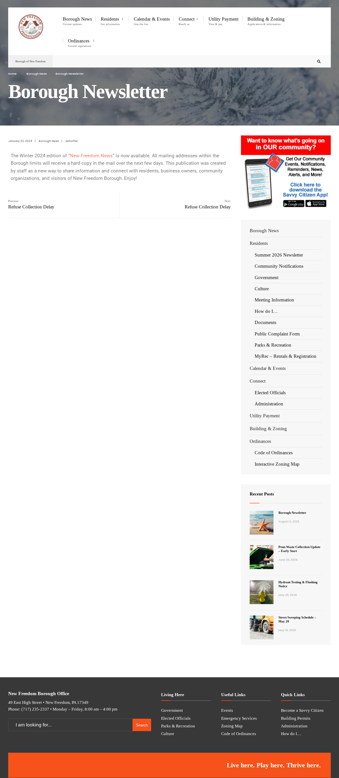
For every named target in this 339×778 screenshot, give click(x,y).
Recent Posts (262, 493)
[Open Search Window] (318, 61)
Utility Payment (223, 21)
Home (12, 74)
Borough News (77, 21)
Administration (269, 403)
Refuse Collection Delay (31, 204)
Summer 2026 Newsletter (279, 255)
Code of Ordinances (274, 452)
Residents (110, 21)
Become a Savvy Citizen (302, 710)
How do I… (266, 311)
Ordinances (79, 42)
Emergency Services (239, 718)
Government (266, 277)
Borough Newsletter (292, 513)
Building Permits (295, 718)
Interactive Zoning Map (277, 464)
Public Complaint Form (277, 333)
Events (227, 710)
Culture (262, 288)
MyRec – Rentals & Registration (285, 356)
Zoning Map (232, 726)
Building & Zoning (266, 21)
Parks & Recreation (273, 345)
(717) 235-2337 (35, 709)
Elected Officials (270, 392)
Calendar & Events (152, 21)
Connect (187, 21)
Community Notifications (279, 266)
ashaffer (72, 141)
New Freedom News (91, 156)
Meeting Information (274, 299)
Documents (265, 322)
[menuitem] (112, 20)
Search (142, 725)
